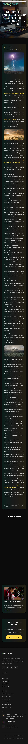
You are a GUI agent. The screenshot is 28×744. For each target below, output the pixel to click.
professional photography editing (14, 93)
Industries (4, 675)
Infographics (5, 678)
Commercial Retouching (8, 694)
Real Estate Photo (6, 707)
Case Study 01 (5, 681)
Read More (6, 550)
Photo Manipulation (6, 702)
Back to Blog (8, 505)
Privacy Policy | (8, 735)
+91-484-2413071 (10, 723)
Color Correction (6, 699)
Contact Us (13, 637)
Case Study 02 (5, 683)
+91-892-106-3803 (10, 721)
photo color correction (10, 119)
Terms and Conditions (17, 735)
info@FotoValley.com (11, 726)
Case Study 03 (5, 686)
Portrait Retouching (6, 696)
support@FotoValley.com (12, 728)
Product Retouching (7, 704)
